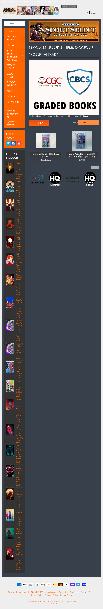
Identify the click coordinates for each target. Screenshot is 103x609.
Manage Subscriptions (13, 114)
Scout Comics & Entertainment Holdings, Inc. (50, 602)
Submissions (50, 592)
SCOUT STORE (37, 592)
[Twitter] (8, 143)
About (26, 592)
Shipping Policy (51, 595)
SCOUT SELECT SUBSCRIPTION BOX (16, 55)
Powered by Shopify (51, 604)
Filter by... (39, 123)
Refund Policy (66, 595)
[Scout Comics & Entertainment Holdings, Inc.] (31, 10)
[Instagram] (19, 143)
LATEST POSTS (16, 123)
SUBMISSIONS (13, 103)
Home (18, 592)
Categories (63, 592)
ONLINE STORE (16, 38)
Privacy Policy (37, 595)
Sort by (75, 122)
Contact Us (74, 592)
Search (11, 592)
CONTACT (12, 96)
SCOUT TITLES (11, 75)
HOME (10, 31)
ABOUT (10, 91)
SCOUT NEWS (11, 66)
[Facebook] (13, 143)
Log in (65, 6)
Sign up (72, 6)
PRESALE (11, 45)
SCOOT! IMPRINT (16, 84)
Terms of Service (88, 592)
